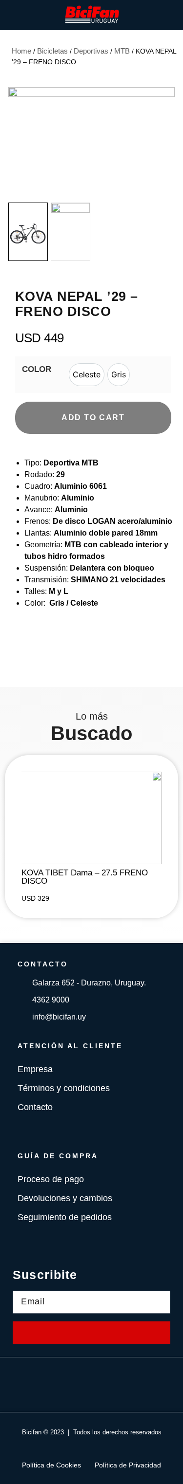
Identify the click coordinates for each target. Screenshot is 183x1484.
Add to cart (93, 417)
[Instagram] (106, 1385)
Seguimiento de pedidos (65, 1217)
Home (21, 51)
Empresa (35, 1069)
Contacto (35, 1107)
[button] (165, 143)
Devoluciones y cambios (65, 1198)
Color (36, 369)
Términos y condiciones (64, 1088)
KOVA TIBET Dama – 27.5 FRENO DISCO (84, 877)
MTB (122, 51)
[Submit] (91, 1332)
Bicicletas (52, 51)
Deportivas (91, 51)
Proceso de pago (51, 1179)
